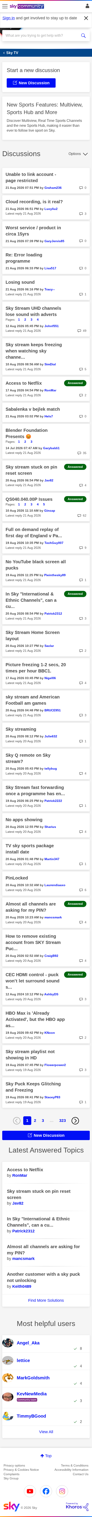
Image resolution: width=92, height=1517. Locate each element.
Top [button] (48, 1456)
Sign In (86, 7)
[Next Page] (75, 1120)
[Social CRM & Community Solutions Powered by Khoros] (77, 1507)
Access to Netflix (24, 383)
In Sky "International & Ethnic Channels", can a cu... (31, 600)
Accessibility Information (71, 1469)
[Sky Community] (27, 6)
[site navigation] (5, 6)
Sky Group (11, 1478)
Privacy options (14, 1465)
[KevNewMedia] (28, 1402)
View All (46, 1432)
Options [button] (75, 154)
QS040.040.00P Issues (29, 499)
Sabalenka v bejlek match (33, 409)
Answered (75, 383)
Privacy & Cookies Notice (21, 1469)
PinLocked (17, 877)
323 (62, 1120)
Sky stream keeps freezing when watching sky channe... (34, 351)
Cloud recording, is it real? (34, 201)
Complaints (11, 1474)
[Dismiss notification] (86, 18)
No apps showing (24, 819)
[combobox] (41, 35)
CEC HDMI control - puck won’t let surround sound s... (32, 981)
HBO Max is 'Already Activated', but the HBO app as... (35, 1019)
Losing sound (20, 282)
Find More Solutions (46, 1300)
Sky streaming (21, 729)
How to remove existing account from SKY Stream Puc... (33, 942)
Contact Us (80, 1474)
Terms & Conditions (74, 1465)
